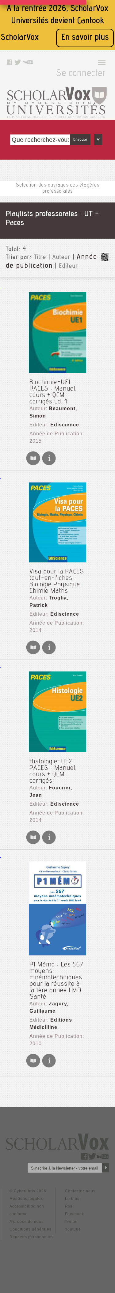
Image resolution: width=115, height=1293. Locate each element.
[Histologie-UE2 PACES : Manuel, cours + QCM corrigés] (57, 711)
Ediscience (64, 424)
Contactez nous (80, 1191)
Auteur (61, 257)
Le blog (72, 1199)
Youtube (73, 1229)
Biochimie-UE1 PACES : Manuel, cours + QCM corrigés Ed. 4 (53, 392)
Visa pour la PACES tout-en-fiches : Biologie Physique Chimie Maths (56, 582)
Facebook (74, 1214)
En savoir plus (85, 37)
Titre (40, 257)
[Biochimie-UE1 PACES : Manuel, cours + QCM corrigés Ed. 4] (57, 332)
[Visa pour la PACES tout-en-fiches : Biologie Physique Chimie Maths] (57, 522)
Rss (68, 1206)
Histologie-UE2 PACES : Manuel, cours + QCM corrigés (53, 771)
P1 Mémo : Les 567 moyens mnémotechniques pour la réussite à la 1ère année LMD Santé (56, 981)
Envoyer (80, 140)
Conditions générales (31, 1229)
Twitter (71, 1221)
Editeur (68, 266)
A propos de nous (27, 1221)
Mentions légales (26, 1199)
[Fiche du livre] (49, 464)
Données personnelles (32, 1237)
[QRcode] (104, 260)
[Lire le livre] (33, 464)
